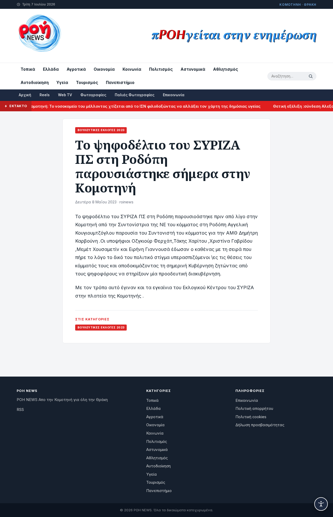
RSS (20, 409)
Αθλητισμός (225, 69)
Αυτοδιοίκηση (35, 82)
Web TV (65, 95)
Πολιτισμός (161, 69)
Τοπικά (28, 69)
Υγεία (62, 82)
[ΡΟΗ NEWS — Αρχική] (39, 36)
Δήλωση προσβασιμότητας (259, 425)
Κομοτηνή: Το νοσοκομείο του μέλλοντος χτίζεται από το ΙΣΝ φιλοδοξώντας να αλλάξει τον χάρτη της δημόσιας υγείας (138, 106)
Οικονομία (104, 69)
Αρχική (25, 95)
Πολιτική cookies (250, 417)
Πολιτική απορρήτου (254, 408)
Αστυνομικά (193, 69)
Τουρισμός (87, 82)
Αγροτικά (76, 69)
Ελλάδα (51, 69)
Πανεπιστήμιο (120, 82)
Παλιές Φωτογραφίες (135, 95)
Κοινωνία (132, 69)
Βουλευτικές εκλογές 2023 (101, 130)
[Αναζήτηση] (311, 76)
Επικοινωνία (173, 95)
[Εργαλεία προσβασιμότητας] (321, 504)
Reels (45, 95)
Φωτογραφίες (93, 95)
